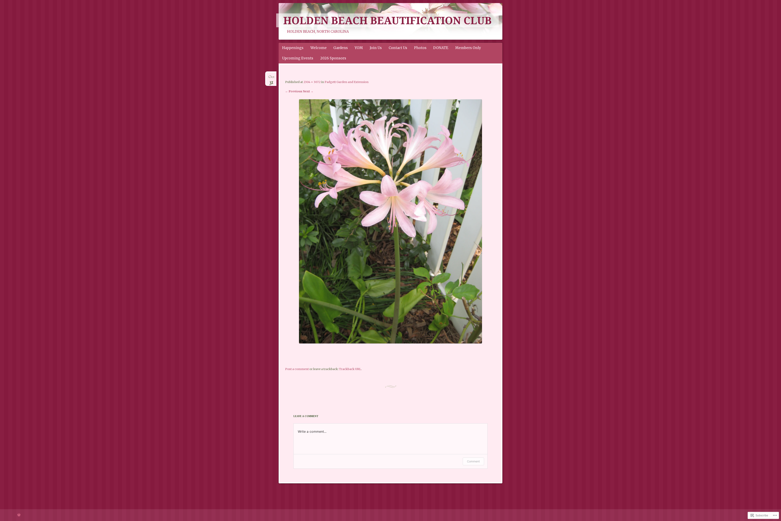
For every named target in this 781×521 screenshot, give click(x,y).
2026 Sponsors (333, 58)
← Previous (293, 91)
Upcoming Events (297, 58)
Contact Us (398, 48)
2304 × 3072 (312, 82)
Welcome (318, 48)
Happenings (292, 48)
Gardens (340, 48)
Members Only (468, 48)
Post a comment (297, 369)
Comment (473, 461)
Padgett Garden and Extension (347, 82)
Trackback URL (350, 369)
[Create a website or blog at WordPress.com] (18, 515)
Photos (420, 48)
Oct (271, 78)
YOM (359, 48)
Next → (308, 91)
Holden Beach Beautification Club (387, 20)
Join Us (376, 48)
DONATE (440, 48)
